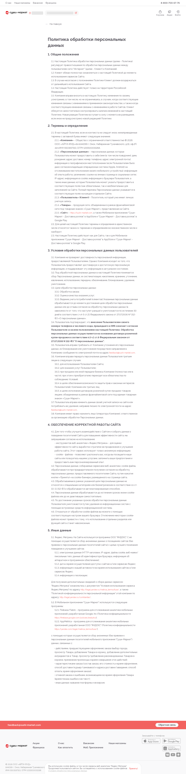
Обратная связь (167, 725)
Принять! (133, 768)
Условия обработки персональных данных (67, 771)
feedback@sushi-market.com (122, 353)
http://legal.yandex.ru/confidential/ (75, 597)
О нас (8, 3)
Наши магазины (22, 3)
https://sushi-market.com (81, 213)
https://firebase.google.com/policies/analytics (75, 618)
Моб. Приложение (93, 747)
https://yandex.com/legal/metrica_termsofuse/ (76, 629)
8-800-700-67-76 (170, 3)
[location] (36, 13)
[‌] (62, 13)
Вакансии (38, 3)
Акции (169, 15)
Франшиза (50, 3)
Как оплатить (65, 747)
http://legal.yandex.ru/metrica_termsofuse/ (100, 590)
